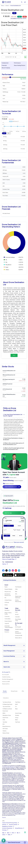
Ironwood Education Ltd (9, 371)
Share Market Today (18, 620)
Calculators (6, 698)
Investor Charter (13, 824)
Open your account (19, 542)
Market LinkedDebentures (18, 597)
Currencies (7, 616)
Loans (16, 612)
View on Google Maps (8, 559)
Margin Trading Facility (8, 613)
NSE (14, 13)
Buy (19, 16)
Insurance (7, 631)
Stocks (7, 5)
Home (2, 5)
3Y (13, 57)
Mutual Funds (8, 591)
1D (6, 57)
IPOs (23, 691)
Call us (4, 564)
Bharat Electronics (6, 726)
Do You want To (18, 624)
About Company (6, 67)
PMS (16, 591)
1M (10, 57)
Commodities (7, 618)
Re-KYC (17, 614)
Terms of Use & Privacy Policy (9, 822)
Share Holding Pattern (19, 65)
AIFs (16, 593)
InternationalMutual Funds (8, 594)
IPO (5, 597)
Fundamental (5, 63)
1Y (11, 57)
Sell (24, 16)
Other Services (17, 609)
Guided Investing (19, 629)
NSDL (9, 834)
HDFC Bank (5, 728)
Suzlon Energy (18, 713)
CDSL (4, 719)
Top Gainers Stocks (7, 702)
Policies (4, 824)
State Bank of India (7, 715)
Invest (6, 585)
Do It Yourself (18, 627)
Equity (6, 586)
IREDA (4, 713)
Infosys (16, 717)
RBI (18, 832)
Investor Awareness (7, 828)
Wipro (16, 708)
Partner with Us (18, 637)
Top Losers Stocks (6, 706)
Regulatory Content (7, 826)
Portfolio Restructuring (18, 601)
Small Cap (3, 13)
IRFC (4, 724)
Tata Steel (5, 722)
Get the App (8, 513)
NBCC (16, 719)
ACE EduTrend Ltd (7, 384)
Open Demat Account (11, 486)
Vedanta (4, 730)
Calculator (17, 616)
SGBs (16, 589)
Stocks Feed (5, 711)
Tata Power (17, 722)
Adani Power (5, 717)
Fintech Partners (8, 621)
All (15, 57)
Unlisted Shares (8, 600)
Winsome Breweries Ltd (9, 375)
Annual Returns (19, 828)
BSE (8, 832)
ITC (16, 706)
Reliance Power (6, 733)
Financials (4, 65)
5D (8, 57)
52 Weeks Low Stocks (7, 708)
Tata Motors (17, 702)
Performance (17, 63)
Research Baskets (8, 589)
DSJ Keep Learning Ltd (8, 380)
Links (3, 820)
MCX (13, 832)
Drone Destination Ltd (16, 5)
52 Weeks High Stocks (7, 704)
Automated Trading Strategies (9, 626)
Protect (7, 630)
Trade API (7, 623)
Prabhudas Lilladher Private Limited (12, 551)
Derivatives (7, 610)
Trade (6, 608)
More (14, 355)
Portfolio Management (18, 632)
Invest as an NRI (18, 635)
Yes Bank (17, 715)
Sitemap (4, 830)
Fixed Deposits (18, 586)
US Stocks (7, 602)
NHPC (16, 704)
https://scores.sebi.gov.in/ (8, 767)
